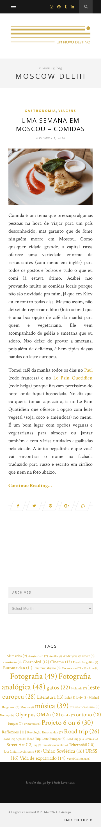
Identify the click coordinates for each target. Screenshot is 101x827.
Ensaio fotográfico (85, 662)
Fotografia (33, 676)
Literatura (50, 697)
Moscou (27, 707)
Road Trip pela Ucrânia (82, 739)
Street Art (20, 745)
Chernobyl (36, 662)
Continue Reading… (30, 485)
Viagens (67, 110)
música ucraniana (84, 707)
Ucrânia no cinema (23, 751)
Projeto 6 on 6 (67, 722)
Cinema (61, 662)
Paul (88, 370)
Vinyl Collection (78, 759)
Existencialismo (47, 668)
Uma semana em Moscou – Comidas (50, 124)
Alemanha (16, 656)
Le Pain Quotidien (73, 378)
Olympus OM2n (37, 714)
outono (88, 714)
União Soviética (63, 751)
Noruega (7, 715)
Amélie (55, 656)
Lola (70, 697)
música (51, 706)
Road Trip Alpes (14, 739)
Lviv (82, 697)
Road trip (81, 731)
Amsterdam (38, 656)
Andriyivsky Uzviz (79, 656)
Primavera (32, 724)
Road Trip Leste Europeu (46, 739)
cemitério (12, 662)
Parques (15, 724)
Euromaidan (17, 668)
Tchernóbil (82, 744)
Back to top (76, 820)
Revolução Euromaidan (45, 732)
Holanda (79, 688)
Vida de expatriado (43, 758)
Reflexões (14, 732)
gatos (58, 688)
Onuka (68, 715)
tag (37, 745)
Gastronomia (40, 110)
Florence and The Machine (80, 668)
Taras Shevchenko (55, 745)
